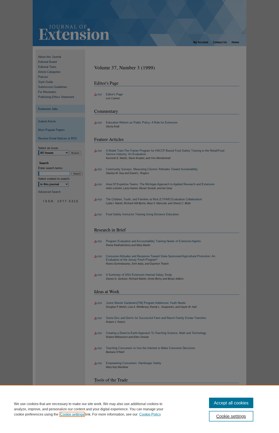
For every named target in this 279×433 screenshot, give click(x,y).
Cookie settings (72, 414)
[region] (139, 409)
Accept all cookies (231, 402)
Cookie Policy (150, 414)
